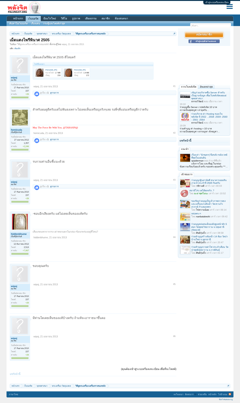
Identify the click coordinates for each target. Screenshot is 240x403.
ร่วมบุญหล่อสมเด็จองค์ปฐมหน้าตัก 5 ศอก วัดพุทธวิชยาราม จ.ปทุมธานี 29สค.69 (209, 227)
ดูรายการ (54, 93)
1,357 (26, 143)
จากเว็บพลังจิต (188, 86)
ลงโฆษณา (178, 394)
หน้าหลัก (212, 394)
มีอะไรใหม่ (49, 18)
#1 (174, 86)
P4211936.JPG (80, 70)
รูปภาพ (76, 18)
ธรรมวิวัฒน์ (197, 101)
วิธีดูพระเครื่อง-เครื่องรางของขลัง (33, 44)
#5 (174, 284)
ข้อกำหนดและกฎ (226, 399)
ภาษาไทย (13, 394)
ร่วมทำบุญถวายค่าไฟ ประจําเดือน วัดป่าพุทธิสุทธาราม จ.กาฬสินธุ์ (209, 248)
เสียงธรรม (91, 18)
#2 (174, 133)
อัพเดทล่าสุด (206, 86)
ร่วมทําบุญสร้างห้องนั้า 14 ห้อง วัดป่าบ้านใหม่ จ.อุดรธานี (209, 238)
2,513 (26, 247)
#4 (174, 237)
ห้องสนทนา (121, 18)
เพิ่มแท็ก (17, 48)
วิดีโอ (64, 18)
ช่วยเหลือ (202, 394)
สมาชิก (106, 18)
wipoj (64, 44)
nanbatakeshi (203, 216)
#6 (174, 336)
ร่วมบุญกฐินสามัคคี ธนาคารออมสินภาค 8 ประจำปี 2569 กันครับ (209, 181)
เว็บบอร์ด (33, 18)
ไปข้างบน (222, 394)
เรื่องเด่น (35, 23)
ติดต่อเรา (189, 394)
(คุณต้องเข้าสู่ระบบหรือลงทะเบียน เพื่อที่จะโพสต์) (148, 369)
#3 (174, 180)
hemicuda (16, 130)
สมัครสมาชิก (204, 34)
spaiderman (197, 160)
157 (27, 91)
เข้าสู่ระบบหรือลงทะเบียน (217, 2)
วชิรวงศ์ (200, 186)
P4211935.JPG (51, 70)
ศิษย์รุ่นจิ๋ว (201, 233)
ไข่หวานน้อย (202, 209)
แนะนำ (185, 149)
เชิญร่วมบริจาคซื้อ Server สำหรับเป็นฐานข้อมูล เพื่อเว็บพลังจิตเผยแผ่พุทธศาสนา (208, 95)
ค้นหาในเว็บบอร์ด (18, 23)
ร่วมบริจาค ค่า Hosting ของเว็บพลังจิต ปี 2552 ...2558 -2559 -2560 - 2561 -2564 (209, 116)
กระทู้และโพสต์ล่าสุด (54, 23)
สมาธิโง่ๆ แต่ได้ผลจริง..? (201, 190)
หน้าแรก (18, 18)
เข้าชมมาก (186, 174)
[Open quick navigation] (174, 34)
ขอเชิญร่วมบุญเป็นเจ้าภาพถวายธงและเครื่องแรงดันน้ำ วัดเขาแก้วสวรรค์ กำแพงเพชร (208, 204)
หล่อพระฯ (196, 213)
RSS (230, 394)
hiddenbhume (19, 234)
